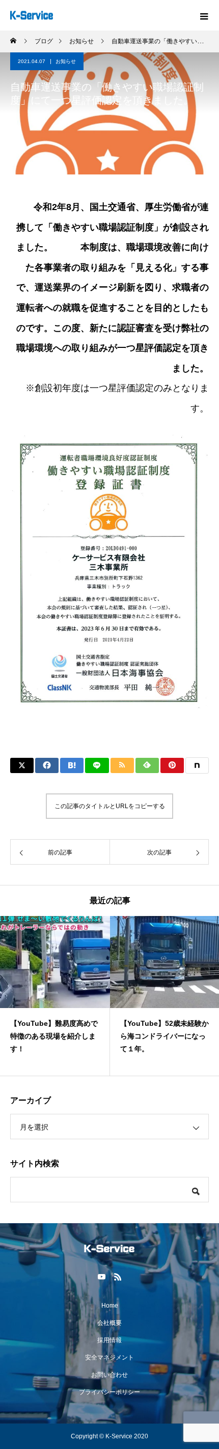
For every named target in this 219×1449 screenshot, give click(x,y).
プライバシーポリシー (109, 1392)
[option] (55, 996)
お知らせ (66, 61)
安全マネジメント (109, 1357)
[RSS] (118, 1276)
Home (109, 1305)
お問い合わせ (109, 1374)
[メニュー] (203, 15)
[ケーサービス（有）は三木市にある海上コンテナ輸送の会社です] (109, 1249)
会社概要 (109, 1322)
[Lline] (96, 765)
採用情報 (109, 1340)
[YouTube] (101, 1276)
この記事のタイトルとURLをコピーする (109, 806)
